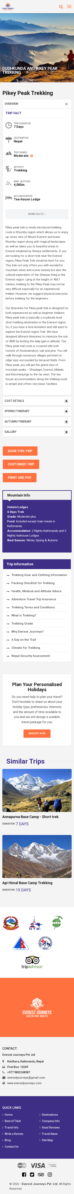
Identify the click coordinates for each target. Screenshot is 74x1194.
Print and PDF (19, 478)
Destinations (50, 1114)
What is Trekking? (23, 615)
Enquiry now (37, 733)
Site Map (47, 1140)
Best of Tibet (13, 1121)
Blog (8, 1140)
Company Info (51, 1121)
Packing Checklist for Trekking (33, 583)
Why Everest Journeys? (27, 631)
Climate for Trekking (25, 648)
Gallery (10, 431)
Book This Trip (20, 451)
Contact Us (12, 1146)
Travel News (50, 1133)
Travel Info (12, 1127)
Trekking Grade (22, 623)
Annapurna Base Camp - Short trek (30, 817)
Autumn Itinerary (18, 421)
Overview (11, 103)
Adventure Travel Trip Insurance (33, 599)
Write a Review (14, 1133)
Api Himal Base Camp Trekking (27, 883)
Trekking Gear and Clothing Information (39, 575)
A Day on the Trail (23, 639)
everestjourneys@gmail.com (26, 1077)
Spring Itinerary (17, 411)
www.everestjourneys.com (24, 1083)
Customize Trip (21, 464)
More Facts (36, 213)
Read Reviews (51, 1127)
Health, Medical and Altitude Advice (36, 591)
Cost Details (14, 400)
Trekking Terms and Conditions (33, 607)
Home (9, 1114)
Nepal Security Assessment (30, 656)
